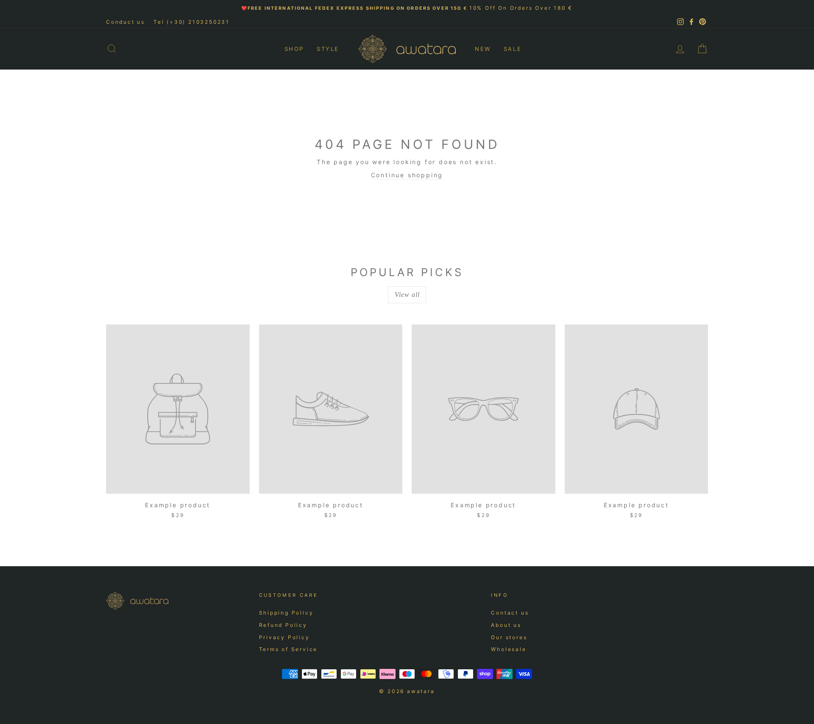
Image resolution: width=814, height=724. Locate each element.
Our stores (509, 637)
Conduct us (125, 22)
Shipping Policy (286, 612)
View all (407, 294)
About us (506, 625)
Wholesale (508, 649)
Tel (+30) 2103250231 (191, 22)
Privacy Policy (284, 637)
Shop (294, 48)
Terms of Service (288, 649)
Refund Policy (283, 625)
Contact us (510, 612)
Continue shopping (407, 175)
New (483, 48)
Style (328, 48)
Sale (512, 48)
